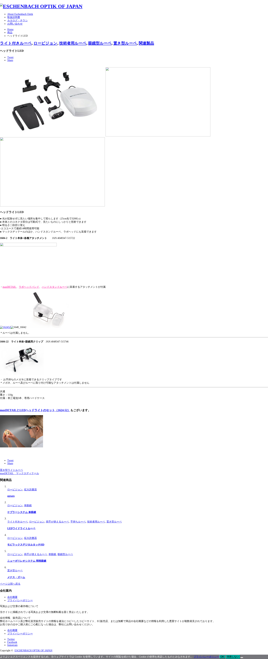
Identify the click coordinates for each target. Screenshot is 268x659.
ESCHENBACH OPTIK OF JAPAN (33, 650)
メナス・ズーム (16, 577)
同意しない (233, 656)
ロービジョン (45, 43)
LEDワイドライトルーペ (21, 528)
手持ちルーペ (78, 521)
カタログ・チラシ (17, 20)
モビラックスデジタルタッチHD (25, 544)
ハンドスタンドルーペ (54, 287)
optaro (11, 496)
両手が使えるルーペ (57, 521)
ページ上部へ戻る (10, 583)
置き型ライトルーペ (11, 470)
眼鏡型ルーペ (100, 43)
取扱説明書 (13, 17)
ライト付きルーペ (16, 43)
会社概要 (12, 597)
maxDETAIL (9, 287)
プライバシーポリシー (20, 600)
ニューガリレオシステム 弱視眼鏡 (26, 560)
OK (222, 656)
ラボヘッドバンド (29, 287)
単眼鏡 (28, 505)
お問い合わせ (15, 23)
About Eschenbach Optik (20, 14)
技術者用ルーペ (72, 43)
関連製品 (146, 43)
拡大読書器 (30, 489)
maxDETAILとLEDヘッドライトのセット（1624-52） (35, 410)
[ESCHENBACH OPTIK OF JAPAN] (41, 6)
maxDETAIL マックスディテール (19, 473)
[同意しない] (241, 657)
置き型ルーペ (125, 43)
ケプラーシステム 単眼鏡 (21, 512)
